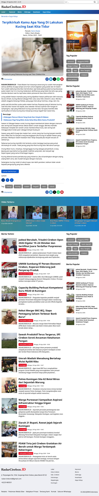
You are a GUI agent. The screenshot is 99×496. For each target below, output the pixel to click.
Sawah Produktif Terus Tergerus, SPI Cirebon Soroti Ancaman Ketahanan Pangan (86, 142)
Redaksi (4, 491)
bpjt (75, 70)
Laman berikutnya (9, 171)
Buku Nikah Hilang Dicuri (11, 221)
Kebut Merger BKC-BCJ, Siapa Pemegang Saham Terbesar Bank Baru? (86, 130)
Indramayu (54, 477)
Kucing (17, 186)
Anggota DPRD (83, 61)
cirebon (84, 75)
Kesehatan (36, 12)
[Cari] (94, 1)
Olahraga (27, 12)
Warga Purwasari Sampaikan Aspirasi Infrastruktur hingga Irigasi (40, 401)
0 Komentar (7, 79)
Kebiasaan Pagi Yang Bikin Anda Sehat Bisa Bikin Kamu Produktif (29, 120)
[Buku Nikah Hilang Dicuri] (12, 212)
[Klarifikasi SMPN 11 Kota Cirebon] (61, 212)
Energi (9, 186)
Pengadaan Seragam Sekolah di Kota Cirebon (86, 222)
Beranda (4, 16)
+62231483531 (6, 482)
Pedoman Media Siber (16, 491)
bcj (69, 70)
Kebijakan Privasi (32, 491)
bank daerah (86, 66)
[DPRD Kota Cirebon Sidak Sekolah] (37, 212)
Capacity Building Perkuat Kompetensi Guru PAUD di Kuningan (84, 118)
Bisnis (20, 12)
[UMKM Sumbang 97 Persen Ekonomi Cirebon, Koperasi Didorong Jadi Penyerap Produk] (70, 108)
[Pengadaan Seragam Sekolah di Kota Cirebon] (86, 212)
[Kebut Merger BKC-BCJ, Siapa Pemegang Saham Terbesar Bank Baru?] (70, 131)
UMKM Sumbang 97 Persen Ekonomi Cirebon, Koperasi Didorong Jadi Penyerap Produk (86, 106)
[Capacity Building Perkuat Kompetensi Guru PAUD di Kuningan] (70, 119)
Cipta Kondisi (72, 75)
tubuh (52, 186)
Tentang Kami (45, 491)
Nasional (12, 12)
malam (26, 186)
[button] (3, 12)
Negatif (35, 186)
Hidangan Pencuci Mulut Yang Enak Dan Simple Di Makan (26, 117)
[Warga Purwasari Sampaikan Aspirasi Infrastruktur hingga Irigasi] (9, 406)
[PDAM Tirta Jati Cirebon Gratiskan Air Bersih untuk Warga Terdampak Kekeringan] (9, 449)
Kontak (53, 491)
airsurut (71, 61)
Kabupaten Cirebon (26, 274)
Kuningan (23, 294)
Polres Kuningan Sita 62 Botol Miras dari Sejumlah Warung (39, 380)
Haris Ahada (35, 31)
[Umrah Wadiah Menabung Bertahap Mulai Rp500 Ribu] (9, 364)
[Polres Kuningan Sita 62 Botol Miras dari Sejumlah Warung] (9, 385)
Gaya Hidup (46, 12)
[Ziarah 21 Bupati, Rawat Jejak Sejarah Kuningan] (9, 429)
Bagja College (73, 66)
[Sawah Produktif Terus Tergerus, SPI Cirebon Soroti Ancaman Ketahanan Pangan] (70, 143)
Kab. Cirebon (55, 475)
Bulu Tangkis (85, 70)
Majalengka (54, 480)
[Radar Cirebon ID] (14, 6)
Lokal (3, 12)
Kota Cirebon (55, 472)
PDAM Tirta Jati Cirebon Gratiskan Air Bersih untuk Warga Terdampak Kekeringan (40, 446)
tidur (44, 186)
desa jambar (72, 79)
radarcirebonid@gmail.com (11, 479)
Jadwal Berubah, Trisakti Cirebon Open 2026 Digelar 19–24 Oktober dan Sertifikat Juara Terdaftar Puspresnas (86, 94)
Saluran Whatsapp (64, 491)
